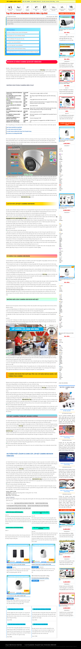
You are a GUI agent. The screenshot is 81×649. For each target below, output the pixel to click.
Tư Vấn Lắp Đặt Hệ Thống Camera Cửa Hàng (16, 505)
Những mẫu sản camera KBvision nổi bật (16, 35)
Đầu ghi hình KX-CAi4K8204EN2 (67, 57)
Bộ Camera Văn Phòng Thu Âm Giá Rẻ (66, 554)
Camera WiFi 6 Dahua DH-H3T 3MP (66, 280)
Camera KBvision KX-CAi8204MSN (67, 109)
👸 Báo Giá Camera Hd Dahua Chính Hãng (42, 609)
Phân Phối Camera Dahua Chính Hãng (66, 464)
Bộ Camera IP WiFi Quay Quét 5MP (66, 526)
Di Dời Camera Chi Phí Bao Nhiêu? (14, 527)
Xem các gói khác (63, 383)
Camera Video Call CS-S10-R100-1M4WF (16, 564)
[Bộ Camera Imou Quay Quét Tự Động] (40, 576)
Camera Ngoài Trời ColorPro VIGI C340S (67, 30)
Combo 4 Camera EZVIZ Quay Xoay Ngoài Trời (66, 208)
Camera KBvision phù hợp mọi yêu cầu (15, 39)
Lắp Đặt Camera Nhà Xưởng (42, 503)
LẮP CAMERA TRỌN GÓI (36, 1)
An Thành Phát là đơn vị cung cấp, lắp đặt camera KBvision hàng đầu (23, 51)
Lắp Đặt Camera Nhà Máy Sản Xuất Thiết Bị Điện (38, 505)
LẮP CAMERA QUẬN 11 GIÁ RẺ (14, 1)
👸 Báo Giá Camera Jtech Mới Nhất (40, 624)
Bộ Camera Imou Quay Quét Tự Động (40, 578)
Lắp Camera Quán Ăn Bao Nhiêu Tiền (41, 512)
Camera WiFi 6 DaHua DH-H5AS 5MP (66, 334)
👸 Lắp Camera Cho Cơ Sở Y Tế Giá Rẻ (15, 609)
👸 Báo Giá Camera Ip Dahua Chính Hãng (16, 624)
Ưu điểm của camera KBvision (14, 42)
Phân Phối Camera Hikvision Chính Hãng (67, 491)
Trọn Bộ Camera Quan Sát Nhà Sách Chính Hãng (66, 605)
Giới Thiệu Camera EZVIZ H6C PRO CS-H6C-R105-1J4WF (19, 508)
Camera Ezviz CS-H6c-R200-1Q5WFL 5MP (16, 595)
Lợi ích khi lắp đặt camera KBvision (15, 45)
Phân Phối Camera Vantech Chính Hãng (67, 437)
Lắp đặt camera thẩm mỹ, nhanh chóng (16, 48)
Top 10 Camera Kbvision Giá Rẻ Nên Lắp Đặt (67, 410)
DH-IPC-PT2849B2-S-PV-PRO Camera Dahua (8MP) (66, 83)
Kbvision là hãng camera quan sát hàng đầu (17, 32)
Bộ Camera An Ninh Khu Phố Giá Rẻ (67, 579)
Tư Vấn (57, 1)
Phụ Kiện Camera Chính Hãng (48, 1)
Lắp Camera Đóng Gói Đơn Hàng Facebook (41, 528)
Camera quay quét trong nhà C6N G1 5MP (41, 564)
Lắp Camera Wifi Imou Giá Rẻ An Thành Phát (24, 503)
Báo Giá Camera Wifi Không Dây (14, 512)
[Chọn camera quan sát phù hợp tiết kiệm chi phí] (74, 8)
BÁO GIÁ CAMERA (26, 1)
